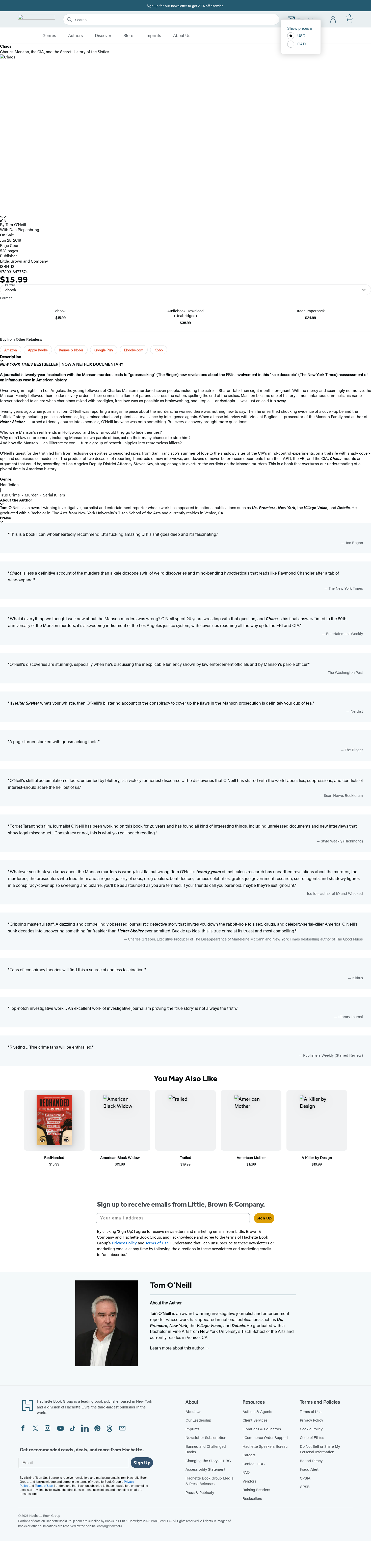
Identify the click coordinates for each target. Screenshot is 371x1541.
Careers (249, 1454)
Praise (5, 518)
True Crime (10, 495)
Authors (75, 35)
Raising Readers (256, 1489)
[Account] (333, 19)
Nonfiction (9, 484)
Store (128, 35)
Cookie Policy (311, 1428)
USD (301, 35)
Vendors (249, 1481)
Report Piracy (311, 1460)
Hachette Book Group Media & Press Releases (209, 1480)
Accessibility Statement (205, 1469)
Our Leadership (198, 1420)
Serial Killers (54, 495)
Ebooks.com (133, 349)
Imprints (153, 35)
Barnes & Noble (71, 349)
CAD (301, 44)
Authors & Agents (257, 1411)
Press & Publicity (200, 1492)
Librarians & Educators (262, 1428)
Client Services (255, 1420)
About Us (181, 35)
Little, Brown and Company (24, 261)
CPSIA (305, 1478)
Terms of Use (311, 1411)
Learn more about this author (177, 1348)
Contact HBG (254, 1463)
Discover (103, 35)
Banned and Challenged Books (206, 1449)
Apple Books (38, 349)
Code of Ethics (312, 1437)
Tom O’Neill (16, 224)
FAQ (246, 1472)
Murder (31, 495)
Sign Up (264, 1218)
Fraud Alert (309, 1469)
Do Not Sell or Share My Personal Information (320, 1449)
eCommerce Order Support (265, 1437)
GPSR (305, 1486)
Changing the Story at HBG (208, 1460)
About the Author (16, 500)
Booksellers (252, 1498)
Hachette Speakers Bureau (265, 1446)
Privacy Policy (311, 1420)
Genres (49, 35)
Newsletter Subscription (206, 1437)
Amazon (10, 349)
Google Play (103, 349)
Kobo (158, 349)
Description (10, 356)
